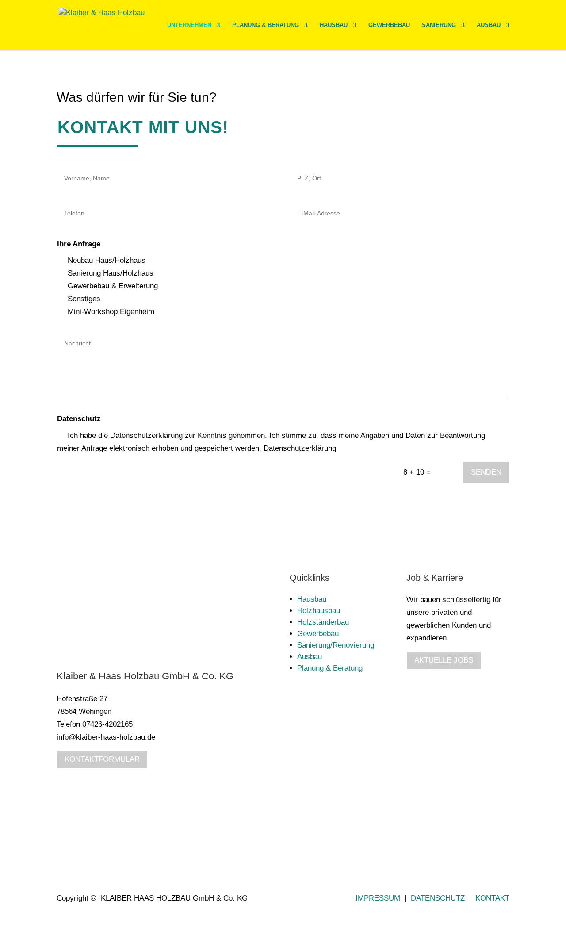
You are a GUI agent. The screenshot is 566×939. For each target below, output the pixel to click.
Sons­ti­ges (84, 299)
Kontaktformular (102, 759)
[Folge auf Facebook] (485, 814)
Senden (486, 472)
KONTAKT (492, 898)
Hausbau (311, 599)
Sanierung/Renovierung (335, 645)
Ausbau (489, 25)
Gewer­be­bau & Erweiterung (113, 286)
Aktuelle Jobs (443, 660)
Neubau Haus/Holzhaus (106, 260)
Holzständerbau (323, 622)
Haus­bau (334, 25)
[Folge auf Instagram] (502, 814)
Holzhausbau (318, 610)
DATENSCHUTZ (438, 898)
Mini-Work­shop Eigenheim (111, 311)
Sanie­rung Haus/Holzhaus (110, 273)
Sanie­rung (439, 25)
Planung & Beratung (265, 25)
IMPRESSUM (378, 898)
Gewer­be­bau (389, 25)
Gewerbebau (318, 633)
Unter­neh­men (189, 25)
